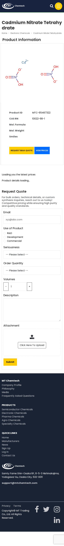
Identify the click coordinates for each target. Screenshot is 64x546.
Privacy (6, 506)
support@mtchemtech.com (19, 483)
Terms (17, 506)
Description (10, 295)
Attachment (11, 325)
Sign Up (6, 448)
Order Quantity (13, 263)
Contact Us (8, 455)
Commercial (14, 241)
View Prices (42, 150)
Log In (5, 452)
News (5, 444)
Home (4, 33)
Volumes (9, 279)
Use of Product (13, 228)
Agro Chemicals (11, 420)
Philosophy (8, 388)
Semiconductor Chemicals (17, 409)
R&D (9, 233)
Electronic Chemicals (20, 33)
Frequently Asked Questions (18, 396)
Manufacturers (10, 441)
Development (15, 237)
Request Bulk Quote (21, 150)
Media (5, 392)
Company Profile (11, 385)
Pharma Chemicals (13, 416)
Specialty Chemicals (14, 423)
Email (6, 212)
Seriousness (11, 247)
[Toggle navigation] (58, 6)
